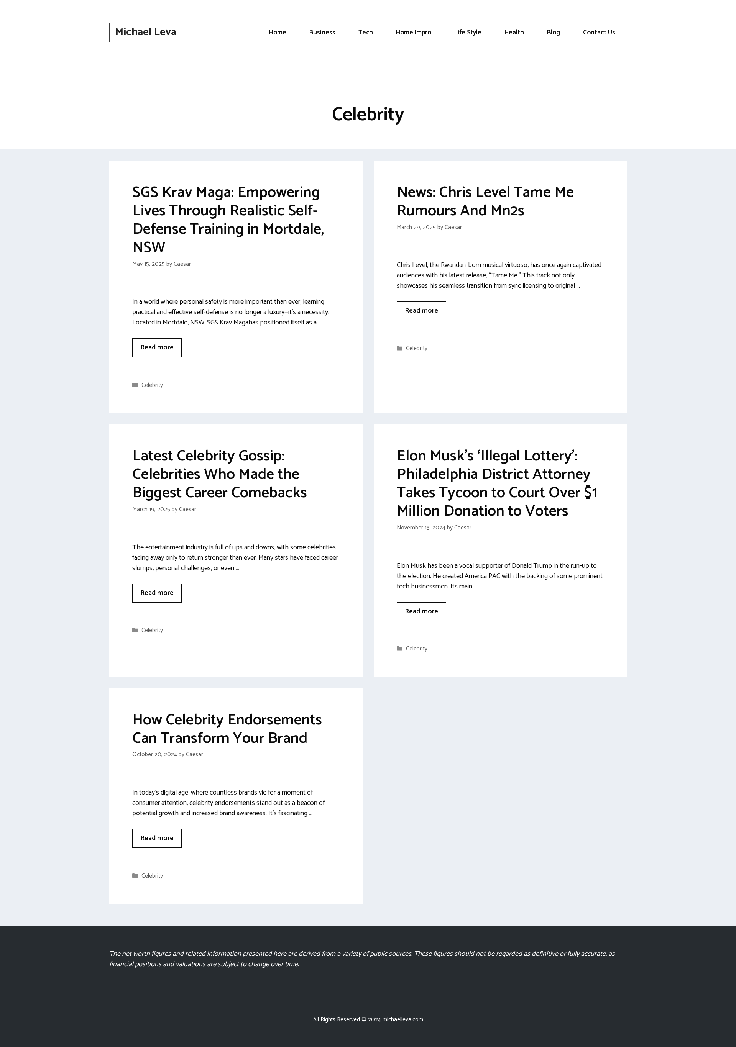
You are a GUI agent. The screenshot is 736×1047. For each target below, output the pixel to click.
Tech (365, 32)
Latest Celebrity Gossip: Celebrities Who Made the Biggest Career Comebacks (219, 475)
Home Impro (413, 32)
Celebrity (152, 385)
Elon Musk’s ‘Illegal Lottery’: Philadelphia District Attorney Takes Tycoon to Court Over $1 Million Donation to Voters (497, 484)
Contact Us (599, 32)
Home (277, 32)
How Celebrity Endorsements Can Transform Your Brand (227, 729)
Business (322, 32)
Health (514, 32)
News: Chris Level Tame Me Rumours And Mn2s (485, 202)
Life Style (467, 32)
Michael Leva (145, 32)
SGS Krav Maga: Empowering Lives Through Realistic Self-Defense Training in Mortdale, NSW (228, 220)
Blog (553, 32)
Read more (157, 347)
